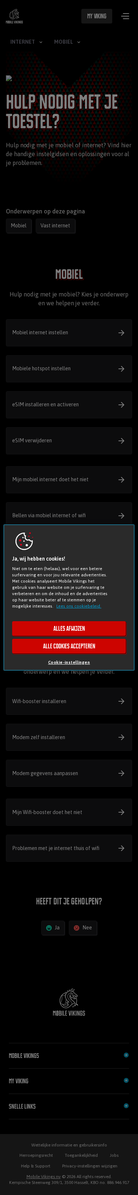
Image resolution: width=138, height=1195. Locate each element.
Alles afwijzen (69, 628)
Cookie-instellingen (69, 662)
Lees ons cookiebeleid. (78, 606)
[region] (68, 597)
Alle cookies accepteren (69, 646)
